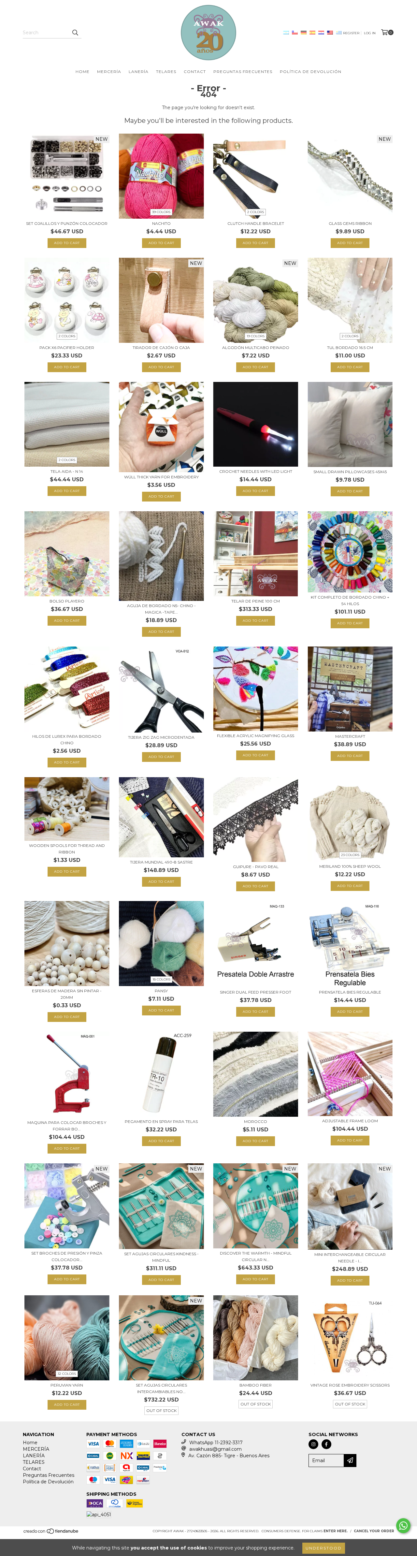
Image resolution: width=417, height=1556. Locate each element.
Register (351, 33)
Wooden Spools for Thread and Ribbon (67, 848)
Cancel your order (374, 1531)
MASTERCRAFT (350, 736)
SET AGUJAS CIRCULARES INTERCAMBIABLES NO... (161, 1388)
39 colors (161, 212)
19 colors (256, 336)
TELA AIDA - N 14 (66, 471)
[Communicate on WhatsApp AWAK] (403, 1525)
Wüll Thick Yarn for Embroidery (161, 476)
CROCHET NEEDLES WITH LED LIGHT (255, 471)
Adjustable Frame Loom (350, 1120)
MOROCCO (255, 1121)
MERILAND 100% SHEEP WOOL (350, 866)
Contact (195, 71)
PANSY (161, 990)
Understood (324, 1548)
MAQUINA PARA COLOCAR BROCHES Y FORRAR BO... (66, 1125)
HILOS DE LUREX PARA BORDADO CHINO (66, 739)
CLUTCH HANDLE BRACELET (255, 223)
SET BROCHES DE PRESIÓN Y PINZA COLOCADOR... (66, 1256)
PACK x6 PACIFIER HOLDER (66, 347)
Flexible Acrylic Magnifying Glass (255, 735)
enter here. (336, 1531)
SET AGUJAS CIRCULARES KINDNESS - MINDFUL (161, 1257)
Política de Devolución (310, 71)
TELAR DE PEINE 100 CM (255, 601)
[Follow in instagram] (313, 1444)
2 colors (255, 212)
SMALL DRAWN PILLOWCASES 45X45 (350, 471)
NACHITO (161, 223)
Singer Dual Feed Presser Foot (255, 992)
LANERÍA (139, 71)
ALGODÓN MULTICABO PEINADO (255, 347)
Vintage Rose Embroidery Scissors (350, 1385)
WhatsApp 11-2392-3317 (216, 1443)
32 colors (67, 1374)
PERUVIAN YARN (66, 1385)
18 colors (161, 979)
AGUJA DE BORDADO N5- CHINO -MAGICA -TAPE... (161, 609)
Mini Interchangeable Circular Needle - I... (350, 1257)
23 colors (350, 855)
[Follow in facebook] (326, 1444)
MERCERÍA (109, 71)
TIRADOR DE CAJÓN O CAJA (161, 347)
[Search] (74, 32)
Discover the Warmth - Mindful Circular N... (256, 1256)
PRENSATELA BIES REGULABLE (350, 992)
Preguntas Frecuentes (242, 71)
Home (83, 71)
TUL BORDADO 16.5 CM (350, 347)
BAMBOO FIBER (255, 1385)
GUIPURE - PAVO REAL (256, 866)
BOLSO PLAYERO (67, 601)
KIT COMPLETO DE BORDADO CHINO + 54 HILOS (350, 600)
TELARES (166, 71)
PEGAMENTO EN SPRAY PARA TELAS (161, 1121)
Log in (370, 33)
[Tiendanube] (51, 1533)
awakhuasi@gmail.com (215, 1449)
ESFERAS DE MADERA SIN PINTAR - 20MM (67, 994)
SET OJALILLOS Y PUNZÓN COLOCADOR (67, 223)
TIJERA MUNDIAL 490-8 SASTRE (161, 862)
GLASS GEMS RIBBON (350, 223)
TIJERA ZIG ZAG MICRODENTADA (161, 737)
